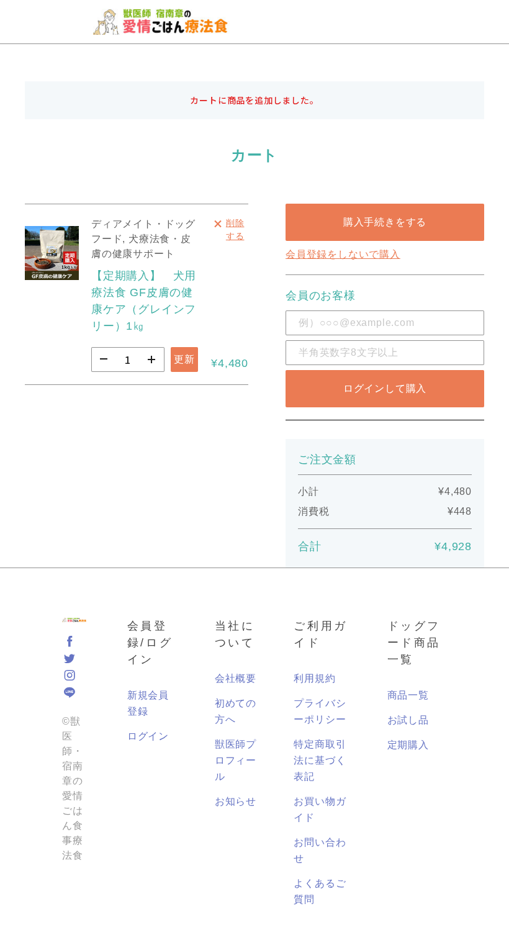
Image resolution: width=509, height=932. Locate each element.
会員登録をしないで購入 (343, 254)
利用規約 (314, 678)
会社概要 (235, 678)
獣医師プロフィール (235, 760)
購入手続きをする (384, 222)
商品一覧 (408, 695)
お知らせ (235, 801)
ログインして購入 (384, 388)
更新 (184, 359)
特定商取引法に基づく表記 (320, 760)
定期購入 (408, 745)
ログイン (148, 736)
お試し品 (408, 720)
